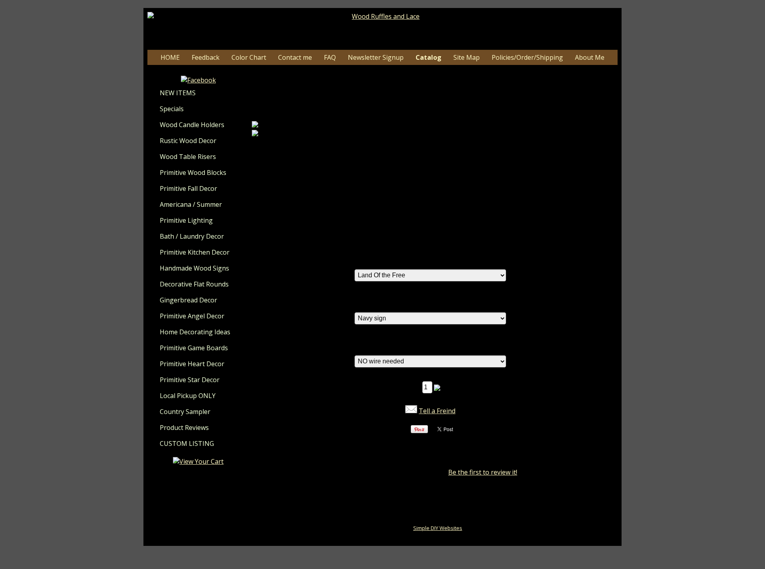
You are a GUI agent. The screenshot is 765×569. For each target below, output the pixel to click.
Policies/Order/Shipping (527, 57)
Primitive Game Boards (194, 347)
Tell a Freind (437, 410)
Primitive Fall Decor (188, 188)
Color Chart (248, 57)
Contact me (295, 57)
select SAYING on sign (387, 260)
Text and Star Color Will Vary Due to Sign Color (425, 237)
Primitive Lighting (186, 220)
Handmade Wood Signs (194, 268)
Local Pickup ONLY (188, 395)
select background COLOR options (406, 303)
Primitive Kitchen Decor (195, 252)
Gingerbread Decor (188, 300)
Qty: (413, 387)
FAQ (330, 57)
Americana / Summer (191, 204)
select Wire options (383, 346)
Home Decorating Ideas (195, 332)
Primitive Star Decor (190, 379)
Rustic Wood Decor (188, 140)
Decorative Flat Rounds (194, 284)
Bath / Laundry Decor (192, 236)
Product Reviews (184, 427)
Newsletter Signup (376, 57)
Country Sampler (185, 411)
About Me (589, 57)
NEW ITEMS (178, 92)
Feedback (206, 57)
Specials (172, 108)
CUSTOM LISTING (187, 443)
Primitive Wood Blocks (193, 172)
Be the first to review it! (482, 472)
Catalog (428, 57)
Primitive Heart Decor (192, 363)
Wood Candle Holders (192, 124)
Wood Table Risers (188, 156)
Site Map (466, 57)
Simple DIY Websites (437, 528)
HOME (170, 57)
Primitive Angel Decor (192, 316)
